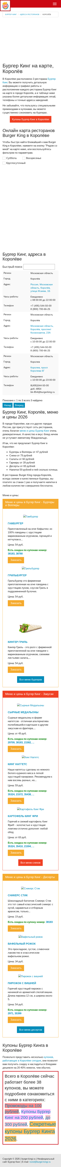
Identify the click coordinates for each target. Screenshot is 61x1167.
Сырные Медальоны (23, 712)
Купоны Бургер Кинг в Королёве (30, 119)
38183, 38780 (15, 553)
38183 (49, 922)
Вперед (19, 405)
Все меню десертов (30, 1029)
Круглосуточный (15, 163)
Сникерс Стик (18, 895)
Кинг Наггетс (17, 764)
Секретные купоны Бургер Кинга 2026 (30, 1131)
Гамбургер (15, 523)
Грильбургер (17, 575)
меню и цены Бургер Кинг (34, 430)
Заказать (16, 560)
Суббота (11, 158)
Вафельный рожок (22, 943)
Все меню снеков (30, 862)
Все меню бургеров (30, 679)
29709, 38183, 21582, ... (21, 742)
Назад (7, 405)
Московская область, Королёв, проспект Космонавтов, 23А (42, 329)
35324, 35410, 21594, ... (21, 846)
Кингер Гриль (17, 641)
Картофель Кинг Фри (23, 816)
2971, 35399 (14, 1013)
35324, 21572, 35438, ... (21, 794)
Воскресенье (33, 158)
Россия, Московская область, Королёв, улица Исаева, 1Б (41, 287)
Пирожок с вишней (22, 983)
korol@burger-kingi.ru (40, 1162)
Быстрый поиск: (13, 266)
